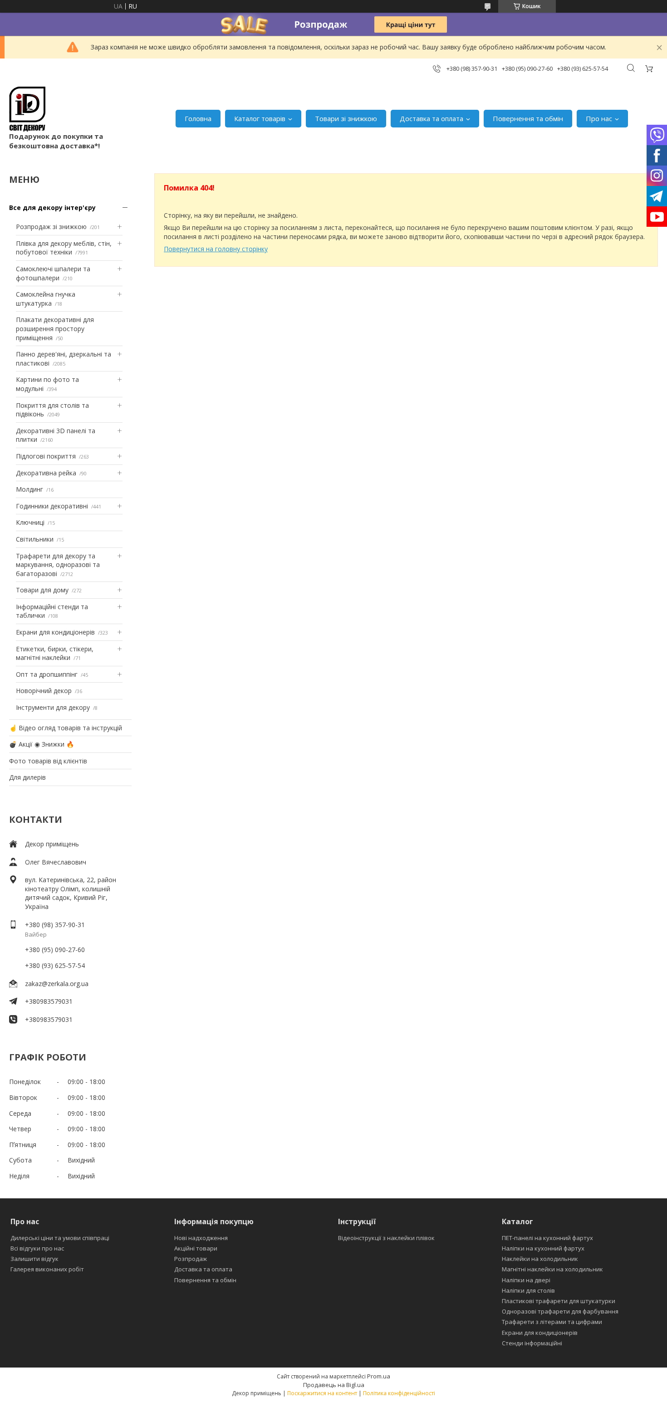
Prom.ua (378, 1376)
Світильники (35, 539)
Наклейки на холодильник (540, 1259)
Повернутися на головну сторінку (216, 248)
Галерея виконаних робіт (47, 1269)
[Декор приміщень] (27, 109)
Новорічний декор (44, 690)
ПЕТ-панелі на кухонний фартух (547, 1238)
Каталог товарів (259, 118)
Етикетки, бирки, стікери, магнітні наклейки (54, 653)
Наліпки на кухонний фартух (543, 1248)
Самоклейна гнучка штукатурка (45, 299)
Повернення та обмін (528, 118)
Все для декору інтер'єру (52, 207)
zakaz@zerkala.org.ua (56, 983)
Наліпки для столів (528, 1290)
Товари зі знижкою (346, 118)
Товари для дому (42, 590)
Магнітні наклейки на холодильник (552, 1269)
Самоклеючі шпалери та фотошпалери (53, 273)
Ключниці (30, 522)
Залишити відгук (34, 1259)
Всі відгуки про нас (37, 1248)
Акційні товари (195, 1248)
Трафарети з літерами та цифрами (552, 1322)
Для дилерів (27, 777)
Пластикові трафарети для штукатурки (558, 1301)
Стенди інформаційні (532, 1343)
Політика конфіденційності (399, 1393)
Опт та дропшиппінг (47, 674)
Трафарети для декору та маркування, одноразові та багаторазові (58, 565)
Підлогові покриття (46, 456)
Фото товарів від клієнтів (48, 761)
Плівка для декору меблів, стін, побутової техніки (64, 248)
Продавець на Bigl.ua (333, 1385)
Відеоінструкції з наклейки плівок (386, 1238)
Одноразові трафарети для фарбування (560, 1311)
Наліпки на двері (526, 1280)
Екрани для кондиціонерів (55, 632)
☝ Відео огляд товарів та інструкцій (65, 727)
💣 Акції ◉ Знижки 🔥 (41, 744)
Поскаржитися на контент (322, 1393)
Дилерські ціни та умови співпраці (59, 1238)
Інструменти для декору (53, 707)
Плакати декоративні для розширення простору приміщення (55, 328)
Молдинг (29, 489)
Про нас (599, 118)
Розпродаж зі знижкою (51, 226)
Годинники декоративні (52, 506)
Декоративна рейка (46, 473)
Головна (198, 118)
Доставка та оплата (431, 118)
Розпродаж (190, 1259)
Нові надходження (201, 1238)
